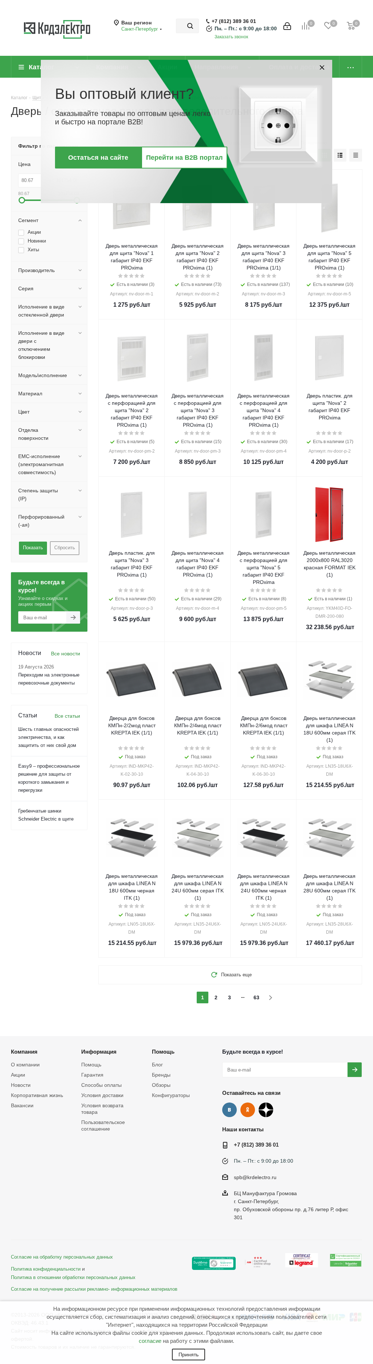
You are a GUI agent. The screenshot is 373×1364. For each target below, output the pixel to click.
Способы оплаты (101, 1085)
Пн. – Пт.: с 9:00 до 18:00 (246, 28)
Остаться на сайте (98, 157)
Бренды (161, 1075)
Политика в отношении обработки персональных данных (73, 1277)
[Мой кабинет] (287, 26)
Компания (24, 1052)
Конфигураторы (171, 1095)
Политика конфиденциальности (46, 1269)
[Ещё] (350, 67)
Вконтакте (229, 1110)
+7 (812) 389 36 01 (234, 21)
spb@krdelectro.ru (255, 1177)
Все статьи (67, 716)
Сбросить (64, 547)
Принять (188, 1354)
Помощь (91, 1064)
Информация (99, 1052)
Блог (157, 1064)
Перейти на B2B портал (184, 157)
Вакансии (22, 1105)
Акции (18, 1075)
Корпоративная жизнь (37, 1095)
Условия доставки (102, 1095)
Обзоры (161, 1085)
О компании (25, 1064)
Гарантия (92, 1075)
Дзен (266, 1110)
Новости (21, 1085)
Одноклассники (247, 1110)
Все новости (65, 653)
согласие (150, 1341)
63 (256, 997)
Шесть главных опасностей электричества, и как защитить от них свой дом (48, 737)
